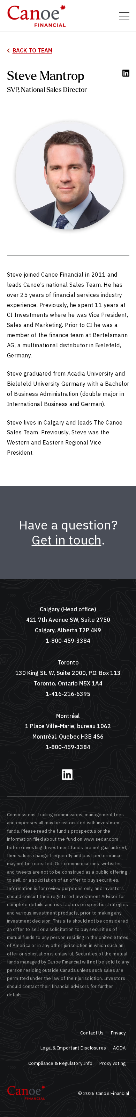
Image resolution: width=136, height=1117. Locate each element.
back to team (32, 50)
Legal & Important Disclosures (73, 1048)
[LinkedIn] (68, 778)
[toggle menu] (124, 16)
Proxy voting (112, 1063)
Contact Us (92, 1033)
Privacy (118, 1033)
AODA (119, 1048)
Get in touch (66, 540)
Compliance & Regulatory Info (60, 1063)
